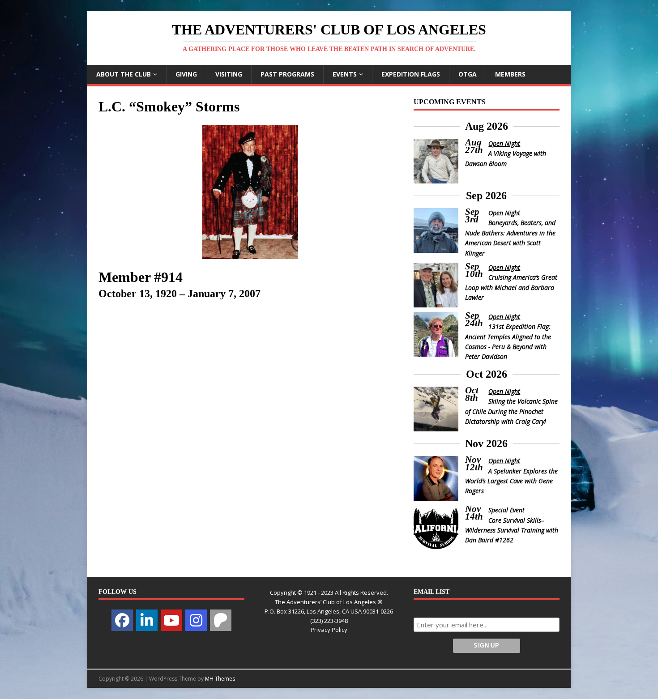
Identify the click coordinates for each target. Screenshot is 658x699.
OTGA (467, 74)
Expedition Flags (410, 74)
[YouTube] (171, 620)
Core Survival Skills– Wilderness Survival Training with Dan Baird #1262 (511, 530)
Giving (186, 74)
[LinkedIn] (147, 620)
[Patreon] (220, 620)
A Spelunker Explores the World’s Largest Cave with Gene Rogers (511, 481)
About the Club (123, 74)
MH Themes (220, 678)
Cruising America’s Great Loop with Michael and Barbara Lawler (511, 287)
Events (345, 74)
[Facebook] (122, 620)
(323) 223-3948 (329, 621)
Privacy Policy (329, 630)
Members (510, 74)
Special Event (506, 510)
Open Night (504, 143)
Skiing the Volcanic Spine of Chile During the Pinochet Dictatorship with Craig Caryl (511, 411)
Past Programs (287, 74)
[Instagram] (196, 620)
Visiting (228, 74)
